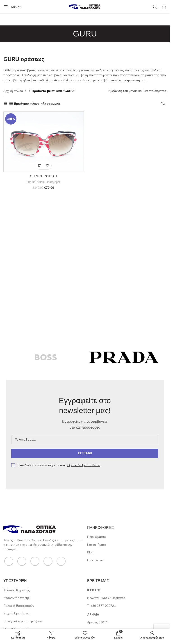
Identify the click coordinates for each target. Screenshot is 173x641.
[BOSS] (46, 357)
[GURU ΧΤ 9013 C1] (44, 142)
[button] (39, 165)
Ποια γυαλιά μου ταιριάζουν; (23, 621)
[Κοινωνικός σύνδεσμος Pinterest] (61, 561)
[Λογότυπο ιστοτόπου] (84, 6)
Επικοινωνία (95, 560)
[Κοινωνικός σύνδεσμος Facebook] (8, 561)
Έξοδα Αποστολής (16, 598)
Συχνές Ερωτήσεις (16, 613)
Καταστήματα (96, 544)
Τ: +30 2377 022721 (101, 605)
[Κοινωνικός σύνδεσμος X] (21, 561)
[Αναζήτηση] (154, 6)
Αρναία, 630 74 (98, 622)
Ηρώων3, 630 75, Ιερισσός (106, 598)
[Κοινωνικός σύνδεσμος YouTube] (47, 561)
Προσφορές (53, 182)
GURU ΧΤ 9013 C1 (43, 176)
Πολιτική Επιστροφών (18, 605)
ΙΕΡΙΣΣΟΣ (94, 590)
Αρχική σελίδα (13, 91)
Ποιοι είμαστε (96, 537)
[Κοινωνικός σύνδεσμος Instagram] (34, 561)
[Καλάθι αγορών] (163, 6)
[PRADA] (124, 357)
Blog (90, 552)
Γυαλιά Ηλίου (35, 182)
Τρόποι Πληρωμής (16, 590)
